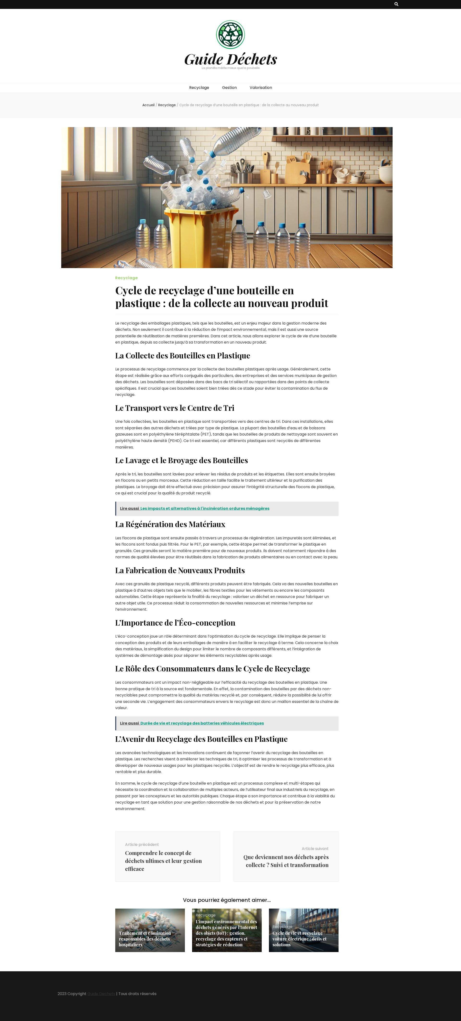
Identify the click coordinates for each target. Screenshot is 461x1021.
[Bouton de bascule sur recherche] (396, 4)
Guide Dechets (101, 993)
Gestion (229, 87)
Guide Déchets (230, 58)
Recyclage (199, 87)
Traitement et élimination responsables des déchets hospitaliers (145, 938)
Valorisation (261, 87)
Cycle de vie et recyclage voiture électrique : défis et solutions (300, 938)
